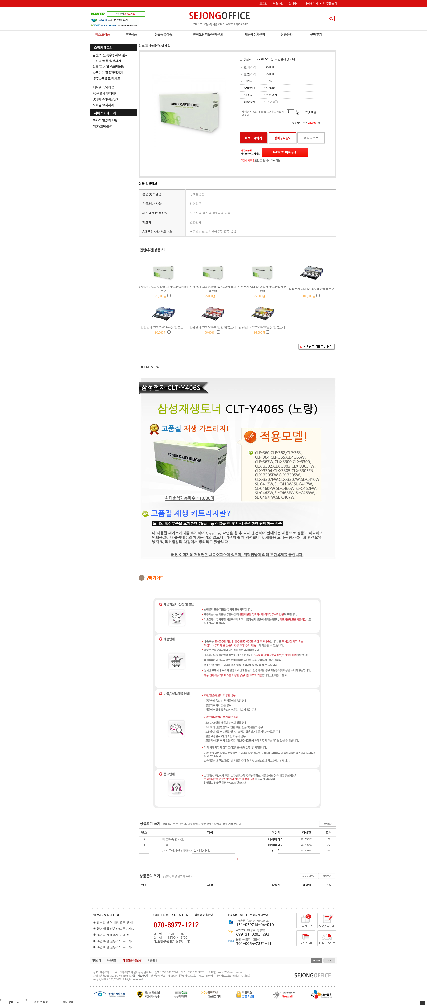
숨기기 (422, 1003)
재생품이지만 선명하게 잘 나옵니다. (186, 850)
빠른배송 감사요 (173, 839)
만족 (165, 845)
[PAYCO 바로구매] (285, 152)
